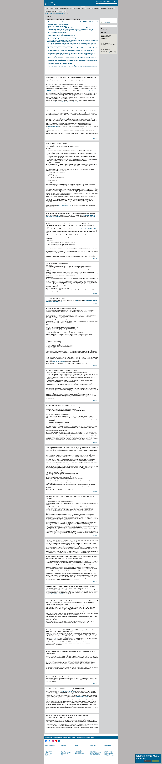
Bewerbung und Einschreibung (94, 750)
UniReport (47, 752)
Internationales (63, 745)
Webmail (109, 1)
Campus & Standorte (107, 750)
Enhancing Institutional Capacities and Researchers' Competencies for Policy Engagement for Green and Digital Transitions (70, 91)
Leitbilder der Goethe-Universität (109, 751)
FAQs (83, 8)
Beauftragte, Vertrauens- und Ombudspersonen (108, 754)
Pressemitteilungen (49, 747)
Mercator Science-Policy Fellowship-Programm (57, 13)
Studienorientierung (93, 748)
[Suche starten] (116, 3)
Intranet (105, 1)
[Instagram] (52, 741)
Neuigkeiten (88, 8)
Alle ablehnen (148, 760)
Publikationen (111, 8)
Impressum (65, 737)
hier (77, 300)
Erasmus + (62, 754)
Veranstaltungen (95, 8)
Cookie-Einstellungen (86, 737)
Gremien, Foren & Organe (108, 752)
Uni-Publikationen (48, 750)
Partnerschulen (92, 755)
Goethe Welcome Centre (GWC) (66, 752)
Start (47, 8)
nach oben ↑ (95, 104)
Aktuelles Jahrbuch (49, 751)
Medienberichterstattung (51, 11)
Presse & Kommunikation (50, 745)
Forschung (77, 745)
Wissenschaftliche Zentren (79, 748)
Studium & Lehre (92, 745)
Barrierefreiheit (79, 737)
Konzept (51, 8)
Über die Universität (107, 745)
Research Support (78, 747)
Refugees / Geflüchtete (64, 753)
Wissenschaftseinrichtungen (66, 8)
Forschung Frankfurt (49, 753)
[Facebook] (46, 741)
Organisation (104, 8)
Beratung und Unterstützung (94, 753)
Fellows (56, 8)
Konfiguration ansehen (141, 758)
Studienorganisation (93, 751)
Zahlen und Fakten (49, 756)
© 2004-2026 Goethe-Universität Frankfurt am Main (54, 737)
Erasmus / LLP (63, 751)
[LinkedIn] (58, 741)
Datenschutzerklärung (71, 737)
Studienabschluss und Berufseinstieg (95, 752)
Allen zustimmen (155, 760)
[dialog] (148, 758)
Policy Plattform (61, 11)
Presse (97, 1)
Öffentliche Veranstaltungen (50, 748)
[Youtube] (55, 741)
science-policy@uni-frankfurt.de (64, 205)
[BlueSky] (49, 741)
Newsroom (102, 1)
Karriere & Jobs (48, 754)
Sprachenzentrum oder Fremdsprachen (64, 756)
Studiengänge (92, 747)
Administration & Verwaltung (108, 748)
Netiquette (92, 737)
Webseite (93, 216)
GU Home (46, 13)
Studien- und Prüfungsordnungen (95, 754)
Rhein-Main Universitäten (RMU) (109, 755)
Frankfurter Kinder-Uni (49, 755)
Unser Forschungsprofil (79, 750)
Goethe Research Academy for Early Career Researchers (66, 758)
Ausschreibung (77, 8)
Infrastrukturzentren (78, 752)
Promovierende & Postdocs (79, 753)
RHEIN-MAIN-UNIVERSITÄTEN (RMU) (67, 691)
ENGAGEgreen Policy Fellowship (54, 90)
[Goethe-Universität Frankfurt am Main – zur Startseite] (52, 3)
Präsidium (106, 747)
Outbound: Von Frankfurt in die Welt (66, 750)
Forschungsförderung (78, 751)
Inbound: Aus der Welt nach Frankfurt (65, 748)
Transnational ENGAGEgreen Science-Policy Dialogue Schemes (68, 101)
